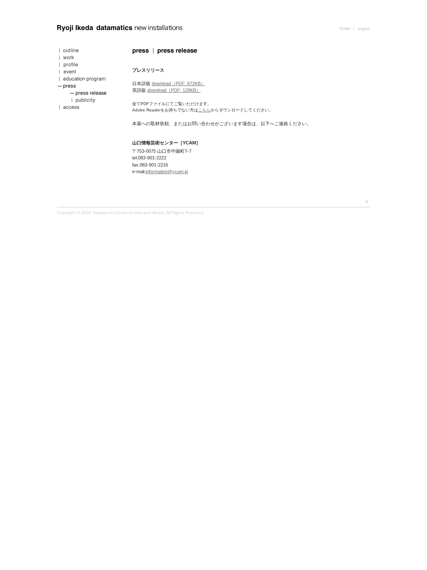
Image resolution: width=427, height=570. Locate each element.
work (88, 58)
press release (88, 94)
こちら (204, 110)
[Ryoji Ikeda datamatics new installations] (119, 31)
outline (88, 51)
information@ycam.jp (167, 171)
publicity (88, 101)
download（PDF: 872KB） (178, 83)
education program (88, 79)
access (88, 108)
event (88, 72)
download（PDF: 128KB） (174, 90)
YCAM (346, 28)
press (88, 87)
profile (88, 65)
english (362, 28)
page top (367, 201)
